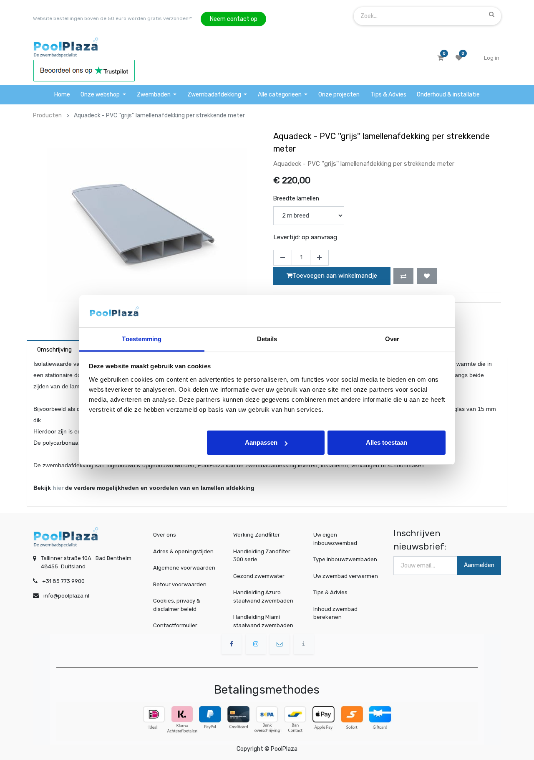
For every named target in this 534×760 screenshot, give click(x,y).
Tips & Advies (330, 592)
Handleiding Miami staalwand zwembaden (263, 621)
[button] (403, 276)
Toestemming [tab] (141, 338)
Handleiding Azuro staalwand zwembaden (263, 596)
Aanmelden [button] (479, 565)
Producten (47, 115)
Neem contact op (233, 19)
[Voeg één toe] (319, 258)
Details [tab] (267, 338)
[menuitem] (62, 94)
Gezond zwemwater (259, 576)
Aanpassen (261, 442)
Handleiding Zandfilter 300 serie (261, 555)
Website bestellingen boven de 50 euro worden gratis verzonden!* (112, 18)
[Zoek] (491, 14)
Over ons (164, 535)
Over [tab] (392, 338)
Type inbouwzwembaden (345, 559)
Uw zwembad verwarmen (345, 576)
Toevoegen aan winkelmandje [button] (334, 275)
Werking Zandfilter (256, 535)
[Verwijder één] (282, 258)
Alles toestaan (386, 442)
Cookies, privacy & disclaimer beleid (176, 605)
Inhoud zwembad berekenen (335, 613)
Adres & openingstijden (183, 551)
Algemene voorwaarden (184, 568)
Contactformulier (175, 625)
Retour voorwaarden (180, 584)
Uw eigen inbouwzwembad (335, 539)
